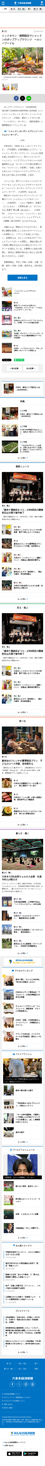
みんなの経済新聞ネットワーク (22, 1434)
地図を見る (23, 277)
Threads (32, 1384)
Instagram (25, 1384)
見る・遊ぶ (21, 9)
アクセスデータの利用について (14, 1401)
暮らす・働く (38, 9)
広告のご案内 (8, 1408)
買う (29, 9)
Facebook (12, 1384)
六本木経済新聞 (22, 3)
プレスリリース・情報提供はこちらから (17, 1397)
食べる (13, 9)
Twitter (19, 1384)
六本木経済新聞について (12, 1394)
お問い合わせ (8, 1404)
